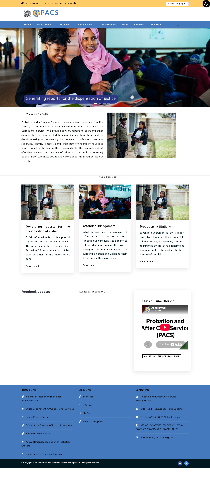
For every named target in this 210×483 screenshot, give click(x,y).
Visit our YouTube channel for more (161, 356)
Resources (107, 24)
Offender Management (99, 226)
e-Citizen (88, 405)
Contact (139, 24)
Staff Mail (88, 397)
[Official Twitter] (186, 463)
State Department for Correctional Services (50, 409)
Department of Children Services (44, 454)
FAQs (125, 24)
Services (65, 24)
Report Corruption (93, 421)
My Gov (87, 413)
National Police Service (38, 434)
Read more (31, 266)
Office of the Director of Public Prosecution (49, 425)
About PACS (44, 24)
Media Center (85, 24)
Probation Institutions (155, 226)
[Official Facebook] (180, 463)
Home (27, 24)
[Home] (40, 13)
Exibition (156, 24)
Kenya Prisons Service (38, 417)
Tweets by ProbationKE (92, 292)
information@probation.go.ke (156, 437)
